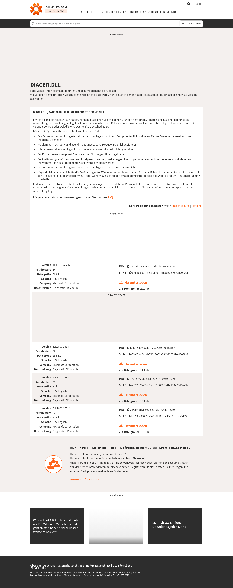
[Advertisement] (116, 58)
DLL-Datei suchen (191, 23)
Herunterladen (136, 282)
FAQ (173, 12)
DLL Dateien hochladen (110, 12)
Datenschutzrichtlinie (70, 565)
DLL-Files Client (122, 565)
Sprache (196, 206)
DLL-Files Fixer (40, 568)
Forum (164, 12)
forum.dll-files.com (83, 479)
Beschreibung (181, 206)
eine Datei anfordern (143, 12)
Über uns (35, 565)
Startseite (85, 12)
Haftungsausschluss (98, 565)
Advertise (49, 565)
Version (166, 206)
